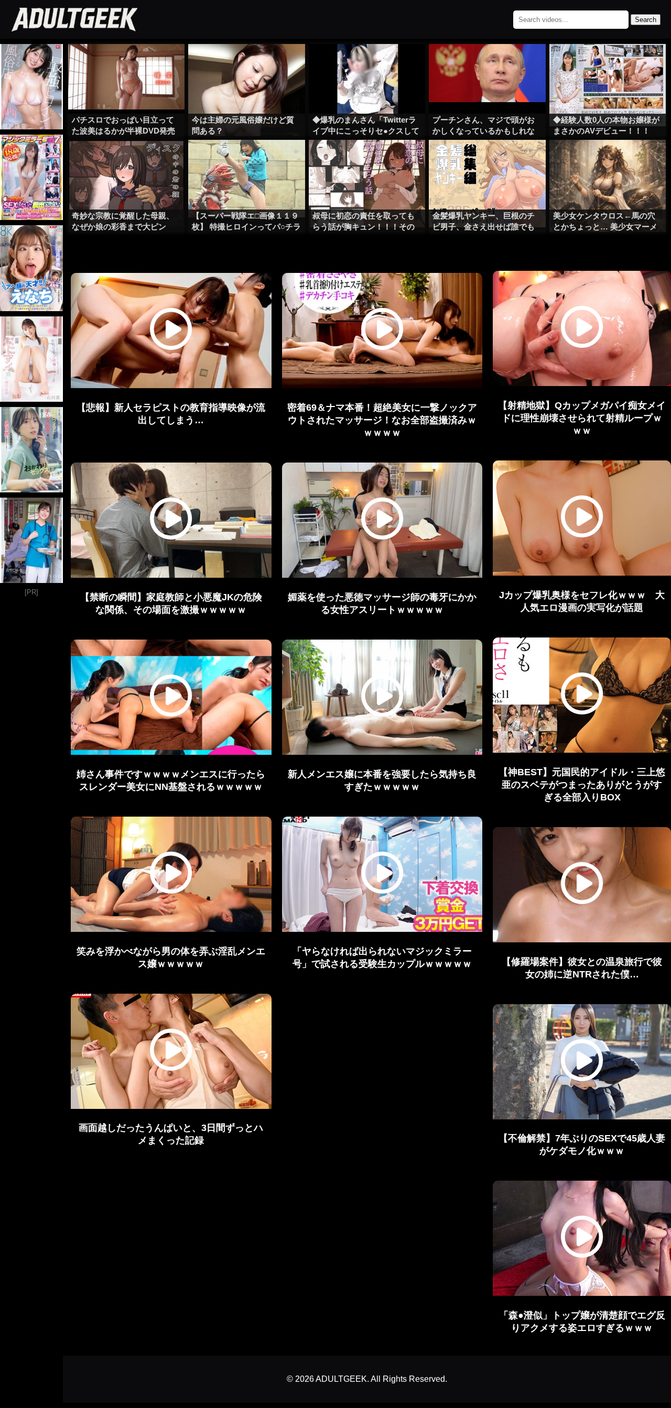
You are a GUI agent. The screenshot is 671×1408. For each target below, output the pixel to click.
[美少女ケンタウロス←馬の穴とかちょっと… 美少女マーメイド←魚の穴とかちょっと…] (607, 161)
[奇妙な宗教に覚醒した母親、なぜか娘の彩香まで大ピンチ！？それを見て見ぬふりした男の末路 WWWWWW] (126, 161)
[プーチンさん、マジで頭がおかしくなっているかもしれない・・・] (487, 65)
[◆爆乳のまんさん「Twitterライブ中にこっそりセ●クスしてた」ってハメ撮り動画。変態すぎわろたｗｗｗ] (367, 65)
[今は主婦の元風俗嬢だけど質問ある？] (246, 65)
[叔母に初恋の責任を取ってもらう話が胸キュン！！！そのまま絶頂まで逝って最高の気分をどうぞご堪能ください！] (367, 161)
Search (645, 20)
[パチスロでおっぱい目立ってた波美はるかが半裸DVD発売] (126, 65)
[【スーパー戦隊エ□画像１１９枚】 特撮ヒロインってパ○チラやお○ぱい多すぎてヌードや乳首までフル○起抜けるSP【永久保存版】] (246, 161)
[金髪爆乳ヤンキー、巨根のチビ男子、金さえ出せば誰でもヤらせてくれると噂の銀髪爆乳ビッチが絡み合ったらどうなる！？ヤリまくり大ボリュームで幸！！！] (487, 161)
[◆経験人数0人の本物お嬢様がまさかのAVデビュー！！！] (607, 65)
